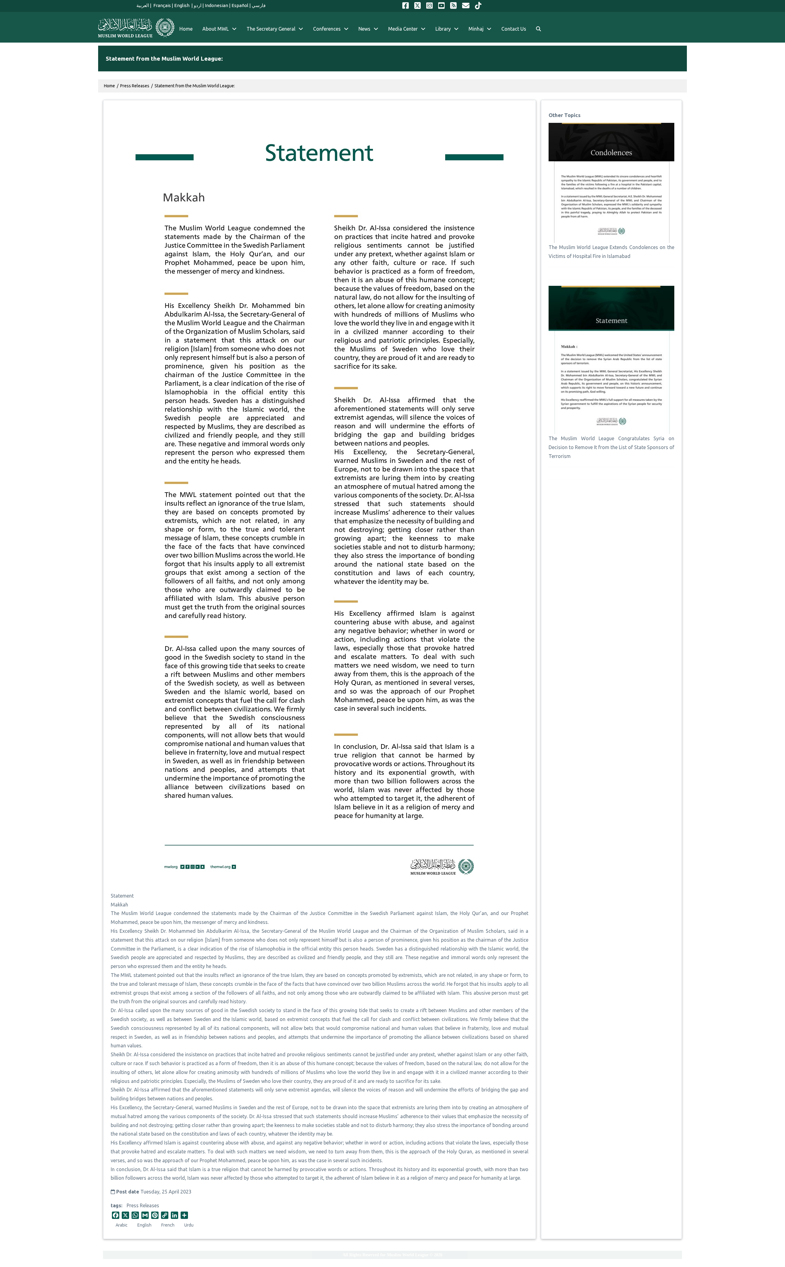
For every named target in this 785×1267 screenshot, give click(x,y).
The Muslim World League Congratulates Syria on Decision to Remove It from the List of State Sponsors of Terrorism (611, 447)
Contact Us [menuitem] (513, 29)
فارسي (259, 5)
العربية (142, 5)
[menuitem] (538, 29)
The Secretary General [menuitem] (271, 29)
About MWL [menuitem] (215, 29)
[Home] (136, 27)
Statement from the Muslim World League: (195, 85)
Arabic (122, 1225)
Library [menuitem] (443, 29)
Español (240, 5)
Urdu (188, 1225)
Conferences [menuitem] (327, 29)
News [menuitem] (364, 29)
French (167, 1225)
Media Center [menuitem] (403, 29)
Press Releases (143, 1205)
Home (109, 85)
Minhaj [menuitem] (476, 29)
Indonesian (216, 5)
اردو (197, 5)
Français (161, 5)
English (182, 5)
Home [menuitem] (186, 29)
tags (116, 1205)
